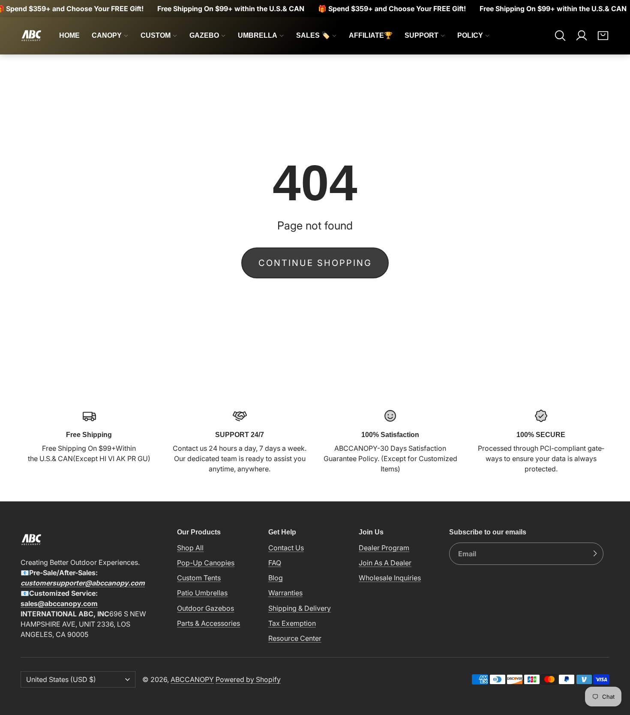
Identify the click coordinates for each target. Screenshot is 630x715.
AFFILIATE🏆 (371, 35)
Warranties (285, 592)
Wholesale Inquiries (390, 577)
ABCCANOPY (192, 679)
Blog (275, 577)
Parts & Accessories (208, 623)
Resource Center (294, 638)
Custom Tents (199, 577)
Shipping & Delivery (299, 608)
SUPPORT (421, 35)
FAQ (274, 562)
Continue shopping (315, 263)
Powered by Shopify (248, 679)
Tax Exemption (292, 623)
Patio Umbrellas (202, 592)
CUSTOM (156, 35)
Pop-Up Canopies (205, 562)
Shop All (190, 547)
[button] (560, 35)
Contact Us (286, 547)
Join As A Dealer (385, 562)
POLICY (470, 35)
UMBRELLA (257, 35)
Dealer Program (384, 547)
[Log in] (581, 35)
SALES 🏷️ (313, 35)
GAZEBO (204, 35)
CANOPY (107, 35)
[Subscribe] (594, 554)
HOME (69, 35)
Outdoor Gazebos (205, 608)
